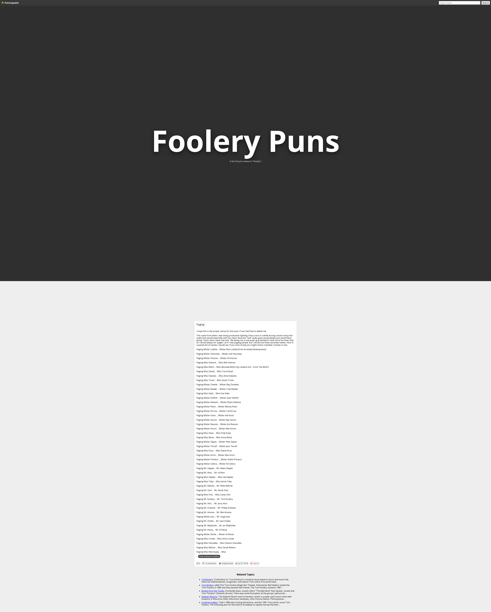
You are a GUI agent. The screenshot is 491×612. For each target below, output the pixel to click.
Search (485, 2)
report (256, 563)
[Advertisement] (245, 301)
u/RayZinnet (227, 563)
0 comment (210, 563)
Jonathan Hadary (210, 602)
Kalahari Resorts (209, 596)
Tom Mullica (207, 585)
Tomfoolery (207, 579)
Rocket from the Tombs (213, 590)
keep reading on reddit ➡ (209, 556)
